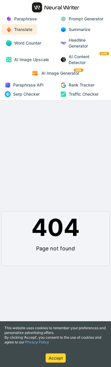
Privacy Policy (37, 342)
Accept (56, 358)
